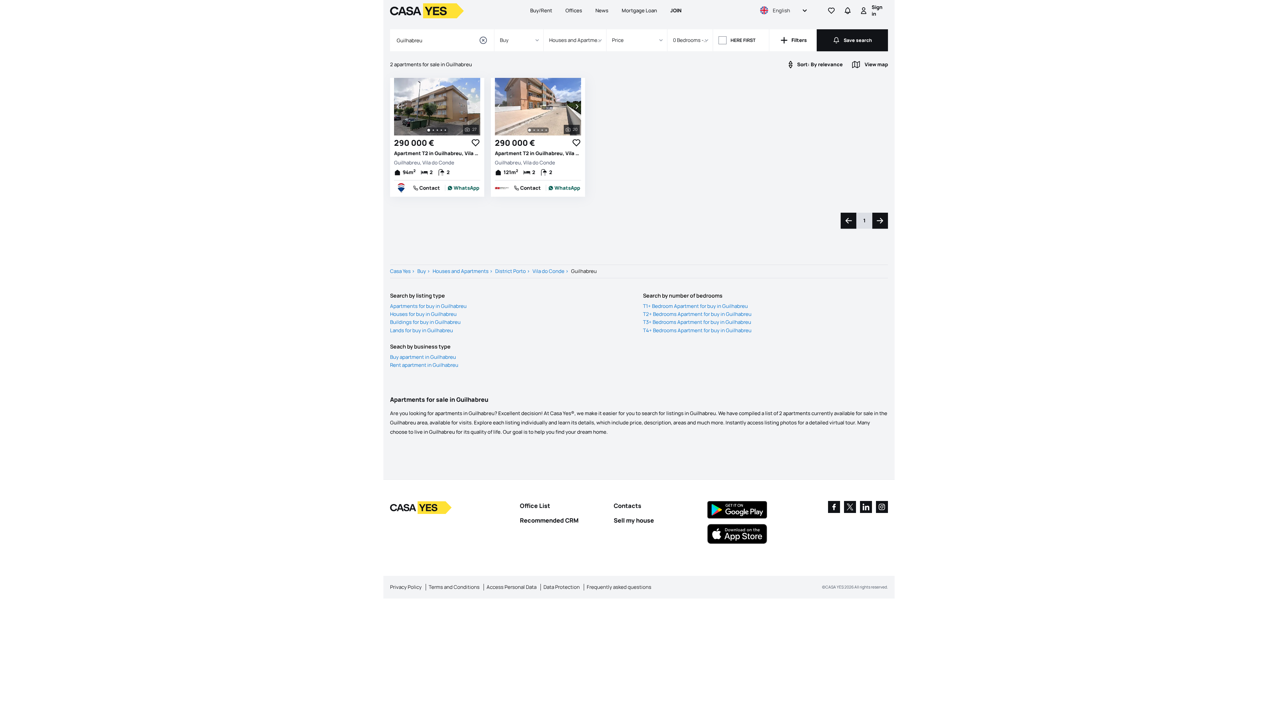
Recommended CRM (549, 520)
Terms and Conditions (454, 587)
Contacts (627, 506)
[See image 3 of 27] (437, 130)
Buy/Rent (541, 10)
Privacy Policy (406, 587)
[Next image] (475, 106)
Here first (743, 40)
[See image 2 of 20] (534, 130)
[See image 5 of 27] (445, 130)
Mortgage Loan (639, 10)
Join (676, 10)
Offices (573, 10)
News (601, 10)
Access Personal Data (511, 587)
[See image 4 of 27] (441, 130)
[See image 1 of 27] (428, 130)
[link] (464, 188)
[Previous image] (398, 106)
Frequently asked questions (619, 587)
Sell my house (634, 520)
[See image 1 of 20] (529, 130)
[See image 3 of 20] (538, 130)
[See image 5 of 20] (546, 130)
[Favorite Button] (475, 142)
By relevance (820, 64)
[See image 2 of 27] (433, 130)
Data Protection (561, 587)
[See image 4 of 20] (542, 130)
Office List (535, 506)
